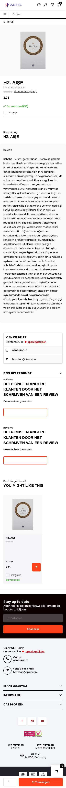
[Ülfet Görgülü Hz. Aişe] (22, 514)
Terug (10, 21)
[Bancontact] (33, 775)
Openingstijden (36, 342)
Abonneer (33, 629)
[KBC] (43, 775)
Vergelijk (12, 112)
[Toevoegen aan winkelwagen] (36, 567)
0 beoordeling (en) (25, 91)
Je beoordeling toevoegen (25, 412)
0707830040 (19, 350)
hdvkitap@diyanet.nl (24, 359)
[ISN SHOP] (13, 5)
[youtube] (42, 721)
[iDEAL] (23, 775)
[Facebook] (22, 721)
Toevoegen (42, 782)
